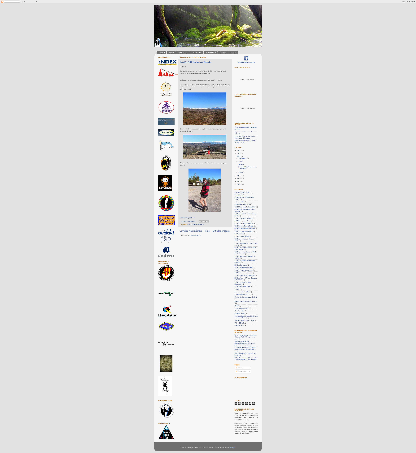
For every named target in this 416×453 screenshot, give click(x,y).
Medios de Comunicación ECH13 (246, 301)
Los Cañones (196, 52)
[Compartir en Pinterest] (208, 221)
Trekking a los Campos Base (244, 320)
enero (241, 172)
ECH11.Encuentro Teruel (243, 273)
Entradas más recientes (191, 231)
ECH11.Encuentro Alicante (244, 267)
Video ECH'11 (239, 323)
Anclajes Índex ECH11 (242, 192)
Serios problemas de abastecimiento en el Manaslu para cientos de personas (245, 343)
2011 (239, 181)
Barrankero (238, 195)
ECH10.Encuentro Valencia (244, 223)
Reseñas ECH (239, 311)
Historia (171, 52)
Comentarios (241, 371)
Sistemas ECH (210, 52)
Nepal (237, 306)
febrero (241, 164)
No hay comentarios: (188, 221)
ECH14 (189, 224)
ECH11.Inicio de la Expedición (245, 275)
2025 (239, 150)
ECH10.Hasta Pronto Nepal (244, 226)
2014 (239, 156)
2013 (239, 176)
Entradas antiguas (221, 231)
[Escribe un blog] (202, 221)
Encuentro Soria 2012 (242, 292)
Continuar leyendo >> (187, 218)
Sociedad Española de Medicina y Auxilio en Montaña (246, 317)
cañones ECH (239, 202)
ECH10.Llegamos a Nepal (243, 231)
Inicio (207, 231)
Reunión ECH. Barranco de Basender (196, 62)
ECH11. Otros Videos (242, 236)
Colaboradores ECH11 (242, 204)
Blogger (232, 447)
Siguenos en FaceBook (246, 62)
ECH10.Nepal (239, 234)
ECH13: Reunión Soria (242, 287)
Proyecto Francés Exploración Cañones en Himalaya (245, 137)
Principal (162, 52)
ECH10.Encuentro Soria (243, 221)
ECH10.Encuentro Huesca (244, 218)
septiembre (243, 158)
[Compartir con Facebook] (206, 221)
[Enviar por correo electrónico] (200, 221)
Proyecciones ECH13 (242, 308)
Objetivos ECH (183, 52)
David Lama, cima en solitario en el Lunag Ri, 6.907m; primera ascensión (246, 337)
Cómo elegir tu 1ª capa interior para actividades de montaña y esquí (245, 349)
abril (240, 161)
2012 (239, 178)
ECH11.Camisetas (241, 265)
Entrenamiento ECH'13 (242, 294)
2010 (239, 184)
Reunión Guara (198, 224)
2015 (239, 153)
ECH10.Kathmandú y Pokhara (245, 228)
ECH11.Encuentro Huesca (243, 270)
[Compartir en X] (204, 221)
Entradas (240, 368)
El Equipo (223, 52)
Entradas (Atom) (195, 235)
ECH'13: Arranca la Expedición (245, 207)
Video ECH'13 (239, 325)
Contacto (233, 52)
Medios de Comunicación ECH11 (246, 297)
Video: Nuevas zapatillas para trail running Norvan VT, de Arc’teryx (246, 358)
